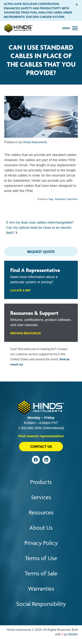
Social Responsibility (41, 603)
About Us (41, 527)
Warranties (41, 588)
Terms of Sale (41, 573)
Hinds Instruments (35, 142)
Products (41, 481)
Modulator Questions (66, 199)
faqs (51, 199)
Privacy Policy (41, 542)
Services (41, 497)
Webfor (73, 634)
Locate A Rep (20, 290)
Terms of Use (41, 558)
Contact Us (41, 446)
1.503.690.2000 (30, 428)
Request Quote (41, 251)
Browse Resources (25, 333)
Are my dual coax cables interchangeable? (41, 222)
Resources (41, 512)
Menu (66, 28)
